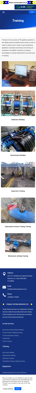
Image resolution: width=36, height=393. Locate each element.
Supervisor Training (8, 358)
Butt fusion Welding (8, 352)
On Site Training (7, 341)
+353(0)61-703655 (13, 297)
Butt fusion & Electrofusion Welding (13, 330)
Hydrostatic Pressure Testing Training (13, 361)
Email (9, 286)
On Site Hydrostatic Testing (10, 335)
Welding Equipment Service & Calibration (14, 372)
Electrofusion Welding (8, 355)
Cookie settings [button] (8, 389)
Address (10, 273)
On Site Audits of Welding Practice (12, 332)
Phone (9, 294)
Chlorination (6, 338)
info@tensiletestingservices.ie (17, 289)
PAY (32, 12)
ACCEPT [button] (18, 388)
